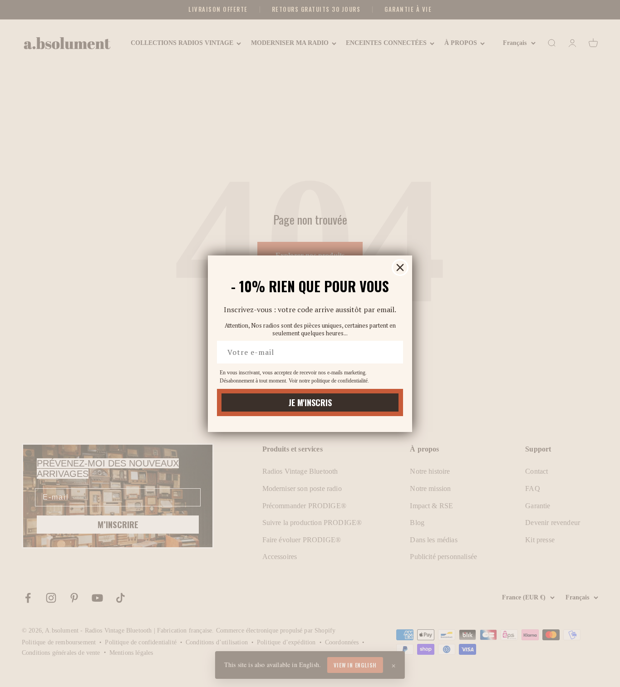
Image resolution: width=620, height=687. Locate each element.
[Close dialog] (400, 267)
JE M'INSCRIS (310, 402)
